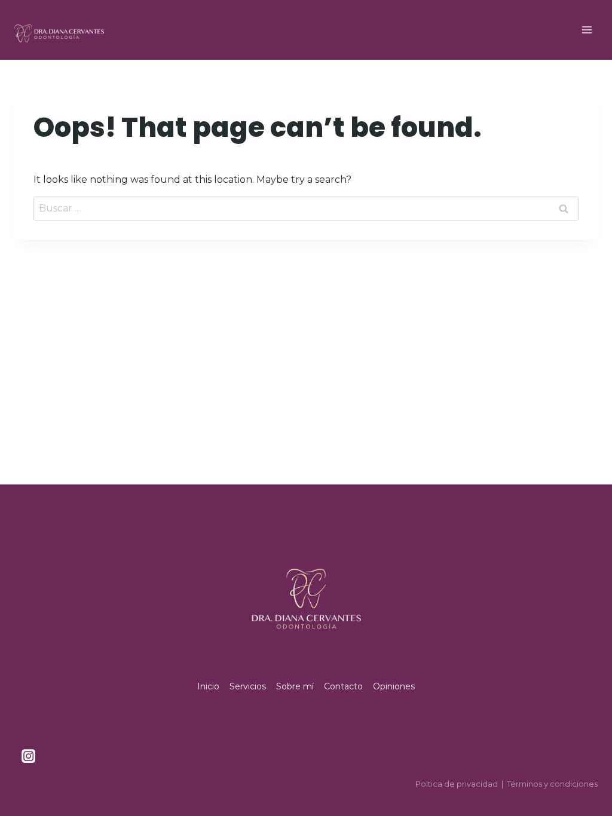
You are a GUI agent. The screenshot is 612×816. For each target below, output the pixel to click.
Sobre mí (295, 686)
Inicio (208, 686)
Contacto (343, 686)
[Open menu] (587, 29)
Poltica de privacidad (456, 784)
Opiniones (394, 686)
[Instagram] (28, 757)
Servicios (248, 686)
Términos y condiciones (552, 784)
